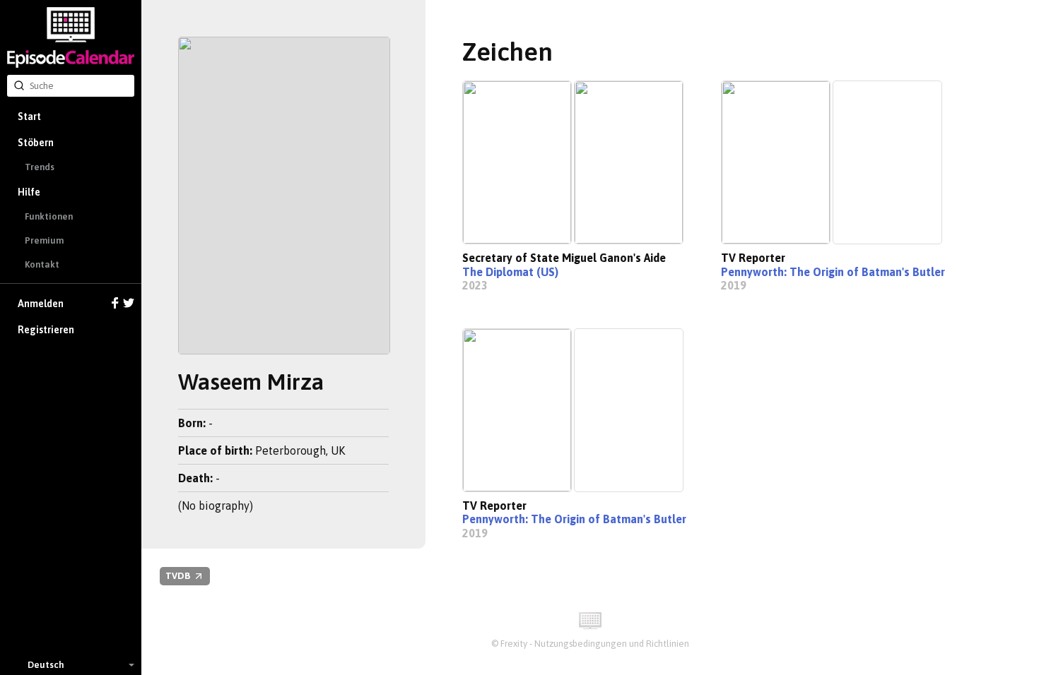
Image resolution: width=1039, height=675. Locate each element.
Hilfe (29, 192)
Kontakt (42, 264)
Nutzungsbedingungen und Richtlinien (611, 643)
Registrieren (46, 329)
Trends (39, 167)
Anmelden (41, 303)
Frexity (513, 643)
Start (29, 116)
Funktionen (49, 216)
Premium (44, 240)
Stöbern (36, 142)
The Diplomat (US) (510, 271)
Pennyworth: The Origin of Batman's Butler (833, 271)
